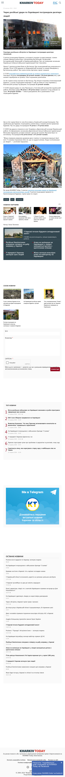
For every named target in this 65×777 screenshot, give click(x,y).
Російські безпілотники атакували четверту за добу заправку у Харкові (17, 244)
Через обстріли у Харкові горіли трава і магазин (22, 602)
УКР (30, 771)
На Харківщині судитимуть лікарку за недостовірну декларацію (27, 596)
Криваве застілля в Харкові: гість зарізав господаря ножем (25, 571)
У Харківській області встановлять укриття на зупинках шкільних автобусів (31, 577)
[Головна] (32, 3)
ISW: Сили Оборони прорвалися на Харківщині (24, 418)
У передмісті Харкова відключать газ (20, 437)
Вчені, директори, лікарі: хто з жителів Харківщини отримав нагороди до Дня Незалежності (32, 589)
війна (12, 199)
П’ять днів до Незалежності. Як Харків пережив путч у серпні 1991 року (30, 655)
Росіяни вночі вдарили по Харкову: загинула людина (23, 560)
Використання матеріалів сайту (36, 760)
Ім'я (6, 331)
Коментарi (55, 369)
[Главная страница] (32, 751)
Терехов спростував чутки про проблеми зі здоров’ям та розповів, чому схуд (33, 442)
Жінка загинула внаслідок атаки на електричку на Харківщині (44, 254)
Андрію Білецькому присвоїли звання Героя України (23, 619)
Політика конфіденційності (26, 762)
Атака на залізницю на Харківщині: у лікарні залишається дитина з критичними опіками (43, 245)
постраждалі (19, 199)
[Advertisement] (32, 108)
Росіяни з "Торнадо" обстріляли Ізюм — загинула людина (25, 630)
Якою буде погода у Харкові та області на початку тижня (25, 673)
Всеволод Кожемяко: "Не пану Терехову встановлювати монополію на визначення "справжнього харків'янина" (32, 424)
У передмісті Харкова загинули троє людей (15, 253)
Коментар (8, 338)
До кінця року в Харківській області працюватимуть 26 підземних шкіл (29, 607)
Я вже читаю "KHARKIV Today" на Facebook (47, 773)
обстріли (6, 199)
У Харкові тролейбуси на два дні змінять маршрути (23, 583)
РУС (55, 3)
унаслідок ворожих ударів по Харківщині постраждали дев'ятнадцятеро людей (30, 191)
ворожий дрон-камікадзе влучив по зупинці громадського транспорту (34, 74)
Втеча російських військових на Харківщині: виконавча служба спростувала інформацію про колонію (34, 411)
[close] (61, 762)
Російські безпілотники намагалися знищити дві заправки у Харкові (28, 667)
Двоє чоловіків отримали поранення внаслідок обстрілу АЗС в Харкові (29, 613)
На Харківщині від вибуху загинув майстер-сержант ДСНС (25, 636)
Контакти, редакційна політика (16, 760)
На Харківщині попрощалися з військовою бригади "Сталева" (28, 431)
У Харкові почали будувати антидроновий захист (42, 232)
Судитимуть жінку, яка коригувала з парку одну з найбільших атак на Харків (32, 449)
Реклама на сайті (53, 760)
